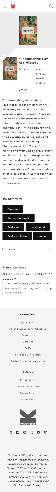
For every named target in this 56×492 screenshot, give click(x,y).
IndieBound (38, 227)
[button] (4, 6)
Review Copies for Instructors (28, 361)
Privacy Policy (28, 379)
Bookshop (13, 227)
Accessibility (28, 399)
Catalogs (28, 341)
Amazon (12, 209)
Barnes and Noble (18, 218)
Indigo (43, 236)
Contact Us (28, 335)
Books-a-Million (17, 236)
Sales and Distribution (28, 354)
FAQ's (28, 348)
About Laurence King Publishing (28, 328)
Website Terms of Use (28, 386)
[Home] (13, 6)
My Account (28, 322)
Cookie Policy (28, 392)
